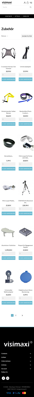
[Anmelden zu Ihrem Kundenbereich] (25, 3)
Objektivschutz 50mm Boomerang (25, 291)
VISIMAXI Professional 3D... (25, 201)
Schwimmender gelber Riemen (8, 112)
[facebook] (3, 378)
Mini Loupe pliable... (8, 201)
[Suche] (30, 7)
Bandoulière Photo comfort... (25, 112)
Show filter (27, 36)
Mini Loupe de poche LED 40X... (25, 157)
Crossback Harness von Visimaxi (8, 67)
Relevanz (4, 36)
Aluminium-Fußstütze (8, 245)
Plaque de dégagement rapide (25, 246)
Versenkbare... (8, 156)
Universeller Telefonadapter (8, 291)
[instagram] (7, 378)
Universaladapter (25, 66)
